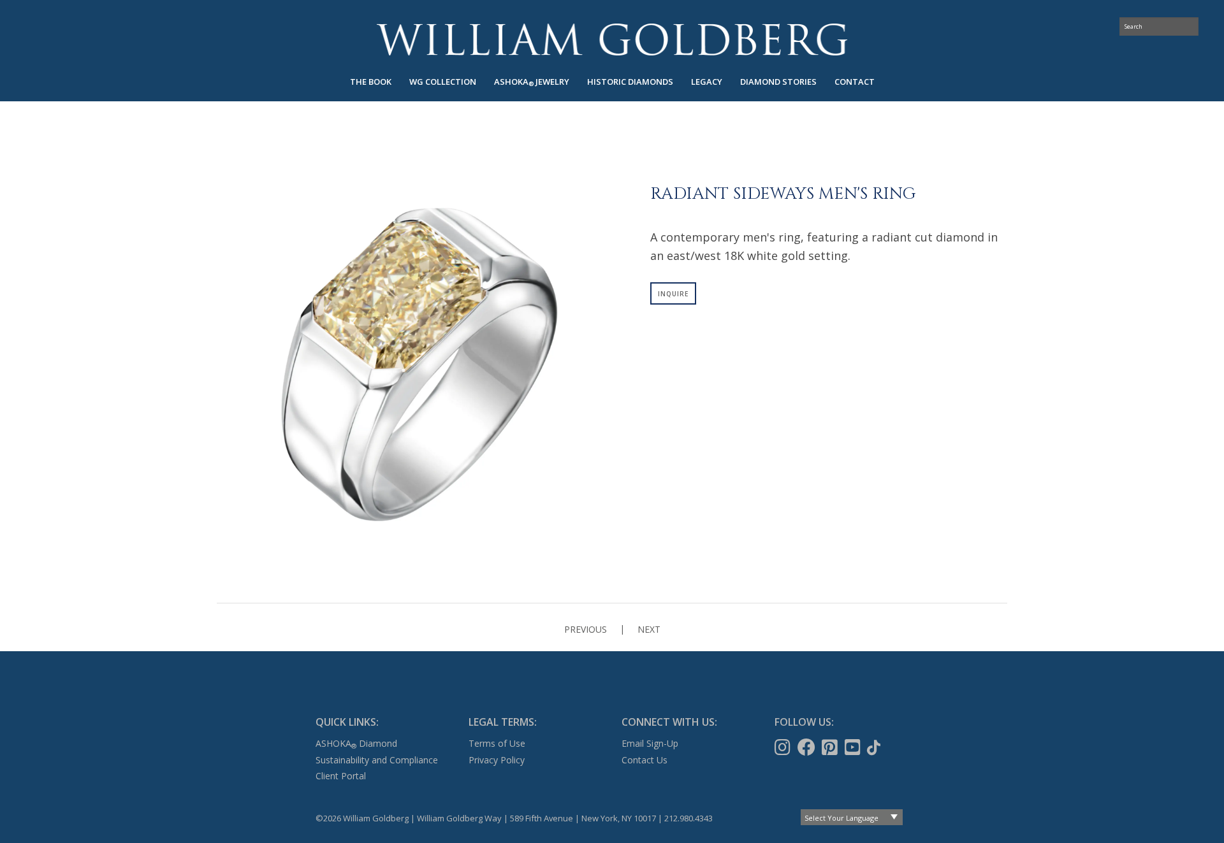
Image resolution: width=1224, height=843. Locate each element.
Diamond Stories (778, 81)
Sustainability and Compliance (377, 760)
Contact (854, 81)
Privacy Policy (497, 760)
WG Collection (442, 81)
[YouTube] (854, 747)
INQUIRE (673, 293)
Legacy (706, 81)
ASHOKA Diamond (356, 743)
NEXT (649, 629)
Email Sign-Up (650, 743)
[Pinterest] (831, 747)
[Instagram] (784, 747)
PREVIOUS (585, 629)
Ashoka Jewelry (531, 82)
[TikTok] (875, 747)
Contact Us (644, 760)
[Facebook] (808, 747)
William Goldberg (612, 39)
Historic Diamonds (630, 81)
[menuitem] (371, 81)
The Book (370, 81)
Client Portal (341, 776)
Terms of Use (497, 743)
